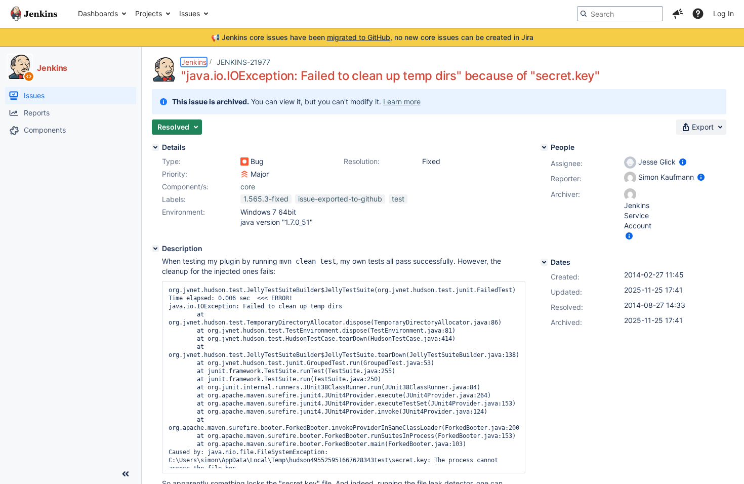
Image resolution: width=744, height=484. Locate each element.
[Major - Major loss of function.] (244, 174)
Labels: (174, 199)
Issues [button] (189, 13)
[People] (544, 147)
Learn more (402, 101)
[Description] (155, 248)
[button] (678, 14)
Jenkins (193, 62)
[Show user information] (683, 161)
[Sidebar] (125, 473)
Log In (723, 13)
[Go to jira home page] (34, 14)
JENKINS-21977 (243, 62)
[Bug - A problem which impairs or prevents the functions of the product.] (244, 161)
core (247, 186)
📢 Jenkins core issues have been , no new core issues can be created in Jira (372, 37)
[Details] (155, 147)
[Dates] (544, 262)
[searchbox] (620, 14)
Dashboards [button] (98, 13)
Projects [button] (148, 13)
